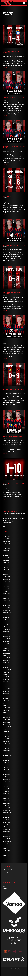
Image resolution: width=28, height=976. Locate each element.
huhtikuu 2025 (6, 572)
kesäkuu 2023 (6, 624)
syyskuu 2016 (6, 817)
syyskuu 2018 (6, 760)
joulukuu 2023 (6, 610)
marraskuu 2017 (7, 784)
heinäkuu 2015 (6, 850)
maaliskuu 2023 (6, 631)
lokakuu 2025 (6, 558)
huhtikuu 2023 (6, 629)
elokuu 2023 (6, 619)
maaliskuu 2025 (6, 574)
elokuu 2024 (6, 591)
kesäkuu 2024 (6, 596)
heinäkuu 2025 (6, 565)
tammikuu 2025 (6, 579)
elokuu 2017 (6, 791)
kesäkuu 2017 (6, 796)
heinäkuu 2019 (6, 736)
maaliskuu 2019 (6, 746)
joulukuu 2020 (6, 696)
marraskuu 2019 (7, 727)
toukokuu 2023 (6, 627)
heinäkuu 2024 (6, 593)
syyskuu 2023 (6, 617)
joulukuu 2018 (6, 753)
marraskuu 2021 (7, 669)
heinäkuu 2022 (6, 650)
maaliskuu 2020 (6, 717)
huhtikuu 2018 (6, 772)
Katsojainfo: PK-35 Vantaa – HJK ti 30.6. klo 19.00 (14, 146)
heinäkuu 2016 (6, 822)
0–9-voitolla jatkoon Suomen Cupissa (13, 389)
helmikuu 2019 (6, 748)
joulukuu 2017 (6, 781)
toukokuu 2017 (6, 798)
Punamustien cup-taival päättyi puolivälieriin (12, 51)
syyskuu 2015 (6, 846)
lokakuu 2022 (6, 643)
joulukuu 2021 (6, 667)
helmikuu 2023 (6, 634)
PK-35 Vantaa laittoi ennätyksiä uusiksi (14, 483)
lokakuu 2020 (6, 700)
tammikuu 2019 (6, 750)
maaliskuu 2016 (6, 831)
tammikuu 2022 (6, 665)
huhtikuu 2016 (6, 829)
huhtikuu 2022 (6, 658)
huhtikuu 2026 (6, 543)
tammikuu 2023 (6, 636)
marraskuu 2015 (7, 841)
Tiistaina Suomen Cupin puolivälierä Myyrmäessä (13, 98)
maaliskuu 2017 (6, 803)
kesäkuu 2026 (6, 538)
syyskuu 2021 (6, 674)
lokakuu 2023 (6, 615)
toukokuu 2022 (6, 655)
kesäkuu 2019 (6, 738)
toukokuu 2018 (6, 769)
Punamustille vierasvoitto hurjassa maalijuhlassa (13, 195)
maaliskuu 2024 (6, 603)
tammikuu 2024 (6, 608)
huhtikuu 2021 (6, 686)
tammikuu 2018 (6, 779)
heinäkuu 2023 (6, 622)
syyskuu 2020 (6, 703)
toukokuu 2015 (6, 855)
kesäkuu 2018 (6, 767)
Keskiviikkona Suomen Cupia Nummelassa (11, 341)
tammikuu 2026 (6, 550)
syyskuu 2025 (6, 560)
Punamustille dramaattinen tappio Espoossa (14, 513)
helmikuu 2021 (6, 691)
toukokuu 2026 (6, 541)
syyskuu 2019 (6, 731)
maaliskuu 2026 (6, 546)
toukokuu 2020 (6, 712)
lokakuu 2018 (6, 758)
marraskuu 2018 (7, 755)
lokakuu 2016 (6, 815)
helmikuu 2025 (6, 577)
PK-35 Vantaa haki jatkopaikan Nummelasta (12, 293)
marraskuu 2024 (7, 584)
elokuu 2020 (6, 705)
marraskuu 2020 (7, 698)
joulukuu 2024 (6, 581)
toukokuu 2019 (6, 741)
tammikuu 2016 (6, 836)
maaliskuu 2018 (6, 774)
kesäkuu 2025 (6, 567)
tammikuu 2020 (6, 722)
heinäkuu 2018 (6, 765)
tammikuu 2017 (6, 808)
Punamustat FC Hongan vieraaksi (11, 516)
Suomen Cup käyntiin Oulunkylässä (13, 437)
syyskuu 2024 (6, 588)
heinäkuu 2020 (6, 708)
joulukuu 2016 (6, 810)
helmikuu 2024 (6, 605)
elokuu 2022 (6, 648)
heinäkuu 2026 (6, 536)
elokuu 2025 (6, 562)
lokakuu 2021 (6, 672)
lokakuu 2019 (6, 729)
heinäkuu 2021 (6, 679)
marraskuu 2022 (7, 641)
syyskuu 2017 (6, 789)
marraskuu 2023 (7, 612)
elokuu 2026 (6, 534)
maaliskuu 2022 (6, 660)
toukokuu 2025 (6, 569)
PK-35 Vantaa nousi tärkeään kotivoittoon (13, 518)
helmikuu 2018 (6, 777)
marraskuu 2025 (7, 555)
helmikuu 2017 (6, 805)
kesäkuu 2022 (6, 653)
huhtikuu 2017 (6, 800)
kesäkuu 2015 (6, 853)
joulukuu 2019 (6, 724)
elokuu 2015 (6, 848)
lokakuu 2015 (6, 843)
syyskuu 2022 (6, 646)
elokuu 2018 (6, 762)
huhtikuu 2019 (6, 743)
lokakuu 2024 (6, 586)
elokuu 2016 (6, 819)
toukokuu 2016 (6, 827)
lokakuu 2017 (6, 786)
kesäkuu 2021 (6, 681)
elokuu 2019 (6, 734)
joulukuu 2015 (6, 839)
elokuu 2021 (6, 677)
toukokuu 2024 (6, 598)
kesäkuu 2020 (6, 710)
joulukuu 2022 (6, 639)
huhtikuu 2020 (6, 715)
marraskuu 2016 (7, 812)
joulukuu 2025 (6, 553)
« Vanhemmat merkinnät (9, 505)
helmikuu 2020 (6, 719)
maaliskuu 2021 (6, 688)
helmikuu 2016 (6, 834)
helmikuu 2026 (6, 548)
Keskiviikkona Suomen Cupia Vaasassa (14, 245)
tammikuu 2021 (6, 693)
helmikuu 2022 (6, 662)
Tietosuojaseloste (7, 875)
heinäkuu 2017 (6, 793)
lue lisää (5, 67)
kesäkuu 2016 (6, 824)
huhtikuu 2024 (6, 600)
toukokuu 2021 (6, 684)
